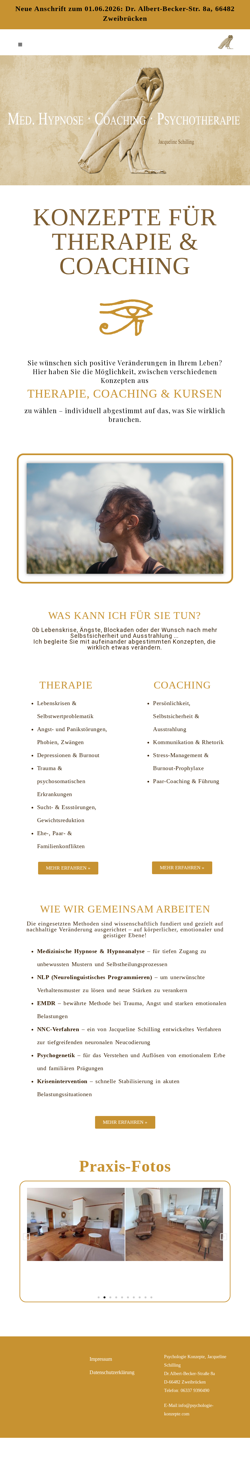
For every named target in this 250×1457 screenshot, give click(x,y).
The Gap (151, 1447)
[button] (26, 1236)
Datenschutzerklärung (112, 1372)
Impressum (101, 1359)
